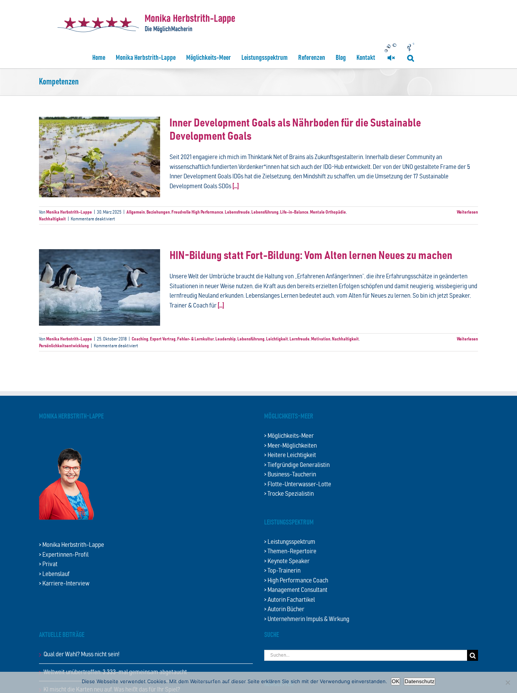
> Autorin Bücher (284, 609)
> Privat (48, 564)
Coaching (140, 339)
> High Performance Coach (296, 581)
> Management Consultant (295, 590)
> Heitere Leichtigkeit (290, 455)
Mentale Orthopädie (328, 212)
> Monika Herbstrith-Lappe (71, 545)
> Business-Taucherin (290, 474)
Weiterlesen (467, 212)
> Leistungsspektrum (289, 542)
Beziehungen (158, 212)
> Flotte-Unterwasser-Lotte (297, 484)
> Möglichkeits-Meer (289, 436)
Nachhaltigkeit (52, 219)
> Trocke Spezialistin (289, 494)
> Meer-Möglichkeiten (290, 446)
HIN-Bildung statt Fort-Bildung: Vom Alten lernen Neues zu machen (311, 255)
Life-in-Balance (294, 212)
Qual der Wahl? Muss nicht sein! (82, 654)
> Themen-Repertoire (290, 551)
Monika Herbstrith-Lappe (69, 212)
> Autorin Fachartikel (289, 600)
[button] (410, 57)
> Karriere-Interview (64, 584)
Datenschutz (419, 681)
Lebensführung (265, 212)
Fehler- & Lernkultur (195, 339)
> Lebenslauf (54, 574)
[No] (507, 682)
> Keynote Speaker (287, 561)
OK (395, 681)
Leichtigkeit (277, 339)
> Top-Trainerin (282, 571)
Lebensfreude (237, 212)
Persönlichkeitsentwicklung (64, 345)
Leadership (225, 339)
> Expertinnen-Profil (64, 555)
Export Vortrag (163, 339)
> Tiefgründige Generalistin (297, 465)
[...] (235, 186)
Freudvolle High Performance (197, 212)
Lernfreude (300, 339)
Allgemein (135, 212)
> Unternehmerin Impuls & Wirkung (306, 619)
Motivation (320, 339)
